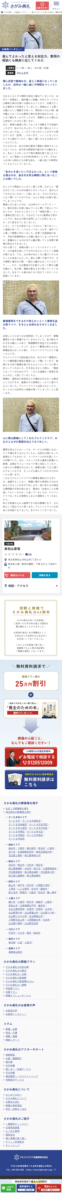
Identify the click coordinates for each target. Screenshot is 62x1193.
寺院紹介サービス (15, 1079)
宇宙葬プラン (12, 988)
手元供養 (10, 1072)
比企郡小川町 (47, 912)
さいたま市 (14, 820)
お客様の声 (11, 1010)
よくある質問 (12, 1131)
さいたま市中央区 (38, 828)
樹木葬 (9, 1062)
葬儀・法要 (11, 1029)
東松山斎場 (22, 73)
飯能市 (43, 888)
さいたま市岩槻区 (18, 824)
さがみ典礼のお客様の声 (19, 1005)
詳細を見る (44, 575)
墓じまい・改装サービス (18, 1069)
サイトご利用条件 (15, 1141)
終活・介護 (11, 1032)
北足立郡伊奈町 (17, 909)
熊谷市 (21, 865)
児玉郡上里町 (15, 855)
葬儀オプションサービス (18, 995)
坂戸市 (21, 885)
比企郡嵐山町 (31, 912)
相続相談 (10, 1054)
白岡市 (39, 909)
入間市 (12, 888)
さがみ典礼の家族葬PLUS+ (20, 981)
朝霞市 (23, 892)
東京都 (12, 942)
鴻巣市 (39, 902)
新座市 (36, 933)
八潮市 (50, 848)
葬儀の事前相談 (14, 1105)
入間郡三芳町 (43, 885)
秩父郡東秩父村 (33, 855)
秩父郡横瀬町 (15, 868)
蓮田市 (41, 905)
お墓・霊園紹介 (14, 1058)
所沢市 (30, 885)
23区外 (28, 942)
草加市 (41, 848)
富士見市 (13, 892)
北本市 (48, 909)
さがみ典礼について (16, 1098)
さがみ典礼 (8, 12)
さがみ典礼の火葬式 (16, 970)
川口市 (21, 933)
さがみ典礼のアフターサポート (24, 1049)
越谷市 (12, 848)
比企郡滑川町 (15, 912)
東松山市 (13, 905)
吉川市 (12, 851)
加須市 (30, 909)
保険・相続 (11, 1036)
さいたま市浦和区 (31, 820)
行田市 (30, 865)
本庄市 (28, 868)
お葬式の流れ (12, 1102)
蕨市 (29, 933)
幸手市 (30, 902)
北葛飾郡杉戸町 (28, 905)
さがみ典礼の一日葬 (16, 974)
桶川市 (12, 902)
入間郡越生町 (34, 919)
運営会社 (10, 1134)
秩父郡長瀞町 (31, 872)
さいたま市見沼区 (38, 824)
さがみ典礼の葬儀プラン (19, 962)
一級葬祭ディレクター (17, 1124)
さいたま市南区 (17, 831)
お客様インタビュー (22, 12)
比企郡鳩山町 (36, 916)
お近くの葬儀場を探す (17, 808)
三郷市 (21, 848)
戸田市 (12, 933)
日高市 (46, 919)
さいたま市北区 (35, 831)
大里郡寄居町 (50, 868)
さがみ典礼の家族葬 (16, 977)
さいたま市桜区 (17, 838)
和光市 (41, 892)
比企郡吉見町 (31, 923)
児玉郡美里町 (15, 872)
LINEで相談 (10, 1188)
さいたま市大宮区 (18, 828)
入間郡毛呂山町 (17, 919)
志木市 (34, 888)
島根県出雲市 (15, 952)
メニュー (56, 8)
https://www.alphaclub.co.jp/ (39, 1169)
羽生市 (12, 865)
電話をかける (17, 575)
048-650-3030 (18, 1169)
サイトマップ (12, 1145)
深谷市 (39, 865)
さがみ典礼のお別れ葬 (17, 967)
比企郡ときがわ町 (18, 916)
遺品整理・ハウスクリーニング (22, 1076)
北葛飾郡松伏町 (26, 851)
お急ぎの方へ (42, 7)
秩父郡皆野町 (34, 875)
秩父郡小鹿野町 (17, 875)
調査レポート (12, 1039)
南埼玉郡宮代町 (44, 851)
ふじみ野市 (23, 888)
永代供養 (10, 1065)
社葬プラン (11, 992)
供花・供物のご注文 (16, 1109)
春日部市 (31, 848)
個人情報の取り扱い (16, 1138)
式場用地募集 (12, 1127)
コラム (8, 1024)
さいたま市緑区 (17, 835)
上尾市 (48, 902)
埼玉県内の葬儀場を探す (18, 812)
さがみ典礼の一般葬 (16, 984)
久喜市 (21, 902)
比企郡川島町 (15, 923)
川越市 (32, 892)
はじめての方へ (14, 1094)
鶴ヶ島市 (51, 892)
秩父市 (37, 868)
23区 (20, 942)
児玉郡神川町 (47, 872)
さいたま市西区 (35, 835)
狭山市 (12, 885)
